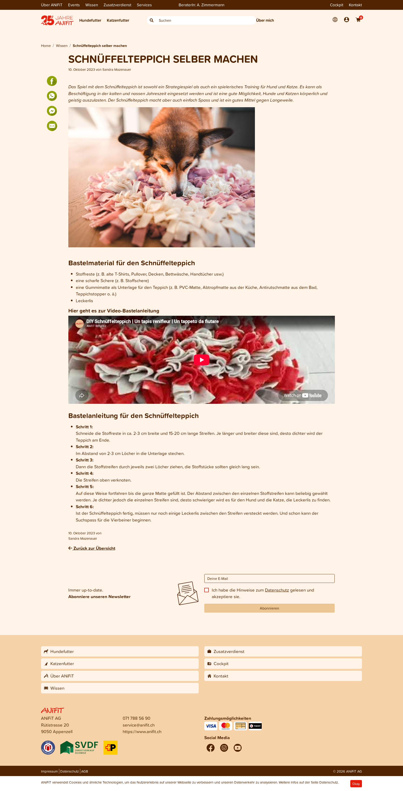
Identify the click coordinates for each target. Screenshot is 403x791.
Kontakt (355, 4)
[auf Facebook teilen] (52, 81)
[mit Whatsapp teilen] (52, 96)
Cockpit (336, 4)
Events (74, 4)
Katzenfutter (118, 20)
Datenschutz (277, 590)
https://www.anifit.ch (142, 731)
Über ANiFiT (52, 4)
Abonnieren (269, 608)
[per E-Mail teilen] (52, 126)
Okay (356, 783)
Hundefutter (90, 20)
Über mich (265, 20)
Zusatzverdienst (117, 4)
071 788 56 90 (136, 718)
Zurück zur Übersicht (93, 548)
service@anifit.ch (139, 725)
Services (144, 4)
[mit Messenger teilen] (52, 111)
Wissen (91, 4)
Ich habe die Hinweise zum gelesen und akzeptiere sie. (263, 593)
